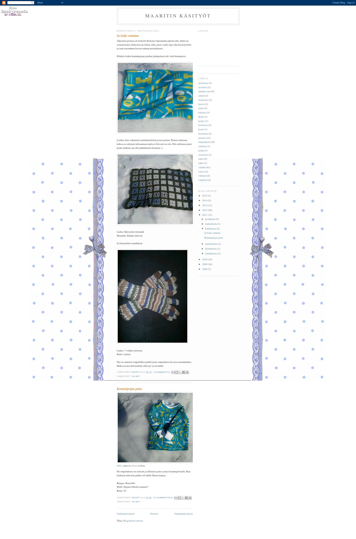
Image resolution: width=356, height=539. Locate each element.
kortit (201, 129)
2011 (205, 215)
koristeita (203, 125)
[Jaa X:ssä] (180, 372)
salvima (134, 465)
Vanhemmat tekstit (183, 513)
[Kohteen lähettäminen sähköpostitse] (173, 372)
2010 (205, 259)
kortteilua (203, 133)
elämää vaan (204, 91)
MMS (119, 465)
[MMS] (164, 462)
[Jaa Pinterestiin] (187, 372)
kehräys (202, 112)
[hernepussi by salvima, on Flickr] (164, 132)
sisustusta (203, 154)
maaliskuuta (211, 243)
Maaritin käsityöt (178, 15)
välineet (202, 175)
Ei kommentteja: (164, 498)
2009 (205, 264)
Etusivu (154, 513)
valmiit (136, 376)
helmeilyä (203, 100)
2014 (205, 200)
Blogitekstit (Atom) (133, 520)
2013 (205, 205)
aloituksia (203, 83)
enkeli (201, 95)
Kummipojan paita (129, 388)
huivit (201, 104)
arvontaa (202, 87)
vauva (201, 171)
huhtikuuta (211, 228)
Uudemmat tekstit (126, 513)
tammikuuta (211, 253)
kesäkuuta (210, 219)
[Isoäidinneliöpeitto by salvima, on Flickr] (164, 224)
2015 (205, 195)
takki (201, 163)
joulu (201, 108)
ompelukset (204, 142)
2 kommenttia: (163, 372)
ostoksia (202, 146)
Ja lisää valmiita (128, 35)
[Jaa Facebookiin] (184, 372)
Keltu (201, 116)
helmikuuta (211, 248)
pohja (201, 150)
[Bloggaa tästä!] (177, 372)
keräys (201, 121)
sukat (201, 158)
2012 (205, 210)
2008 (205, 269)
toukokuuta (211, 223)
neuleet (202, 137)
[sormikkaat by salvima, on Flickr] (152, 342)
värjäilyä (202, 180)
